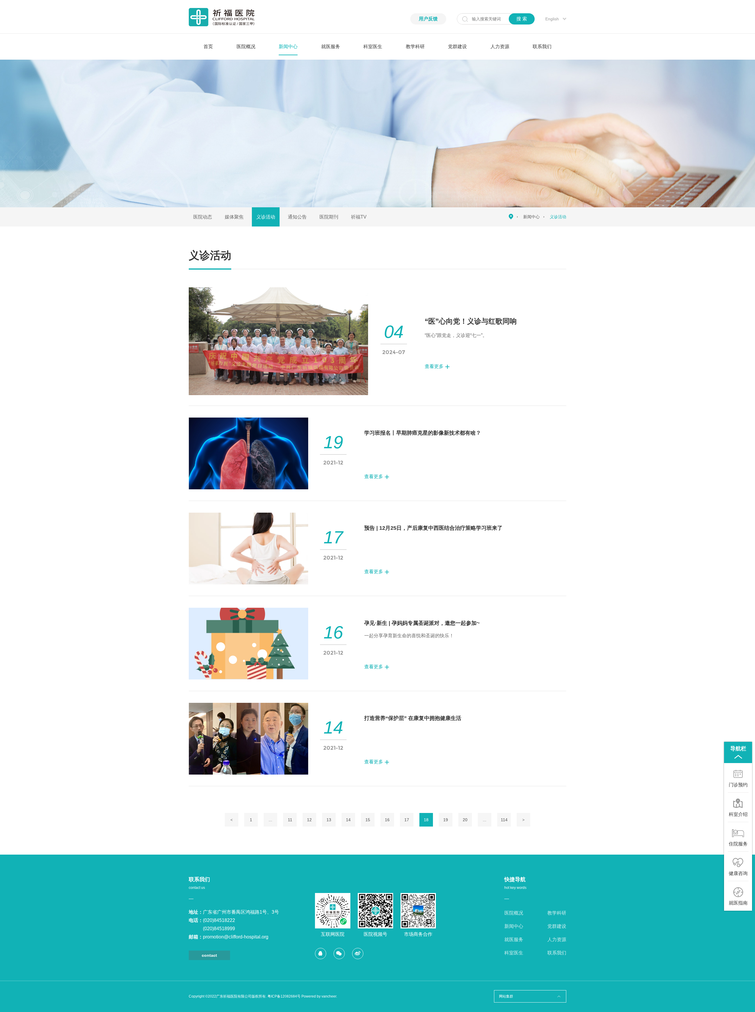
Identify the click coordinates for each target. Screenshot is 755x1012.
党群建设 (457, 46)
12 (309, 819)
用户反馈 (428, 18)
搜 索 (521, 18)
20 (465, 819)
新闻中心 (288, 46)
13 (328, 819)
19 (445, 819)
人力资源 (499, 46)
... (270, 819)
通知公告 (297, 216)
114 (504, 819)
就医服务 (330, 46)
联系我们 (542, 46)
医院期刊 (328, 216)
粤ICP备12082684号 (284, 996)
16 (387, 819)
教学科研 (415, 46)
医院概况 (246, 46)
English (552, 19)
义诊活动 (265, 216)
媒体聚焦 (234, 216)
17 (406, 819)
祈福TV (359, 216)
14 (348, 819)
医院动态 (202, 216)
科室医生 (372, 46)
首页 (208, 46)
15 (367, 819)
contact (209, 955)
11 (290, 819)
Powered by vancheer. (319, 996)
